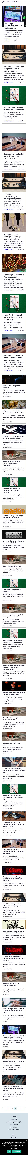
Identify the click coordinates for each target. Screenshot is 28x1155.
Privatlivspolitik (16, 1151)
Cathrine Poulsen (8, 82)
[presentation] (4, 16)
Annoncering (14, 1137)
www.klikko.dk (15, 1129)
